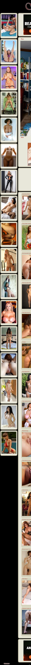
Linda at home (25, 489)
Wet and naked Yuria (26, 549)
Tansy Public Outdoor (26, 223)
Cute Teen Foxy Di (26, 312)
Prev (22, 39)
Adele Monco (24, 578)
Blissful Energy (25, 430)
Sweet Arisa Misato (26, 194)
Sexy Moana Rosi (25, 371)
